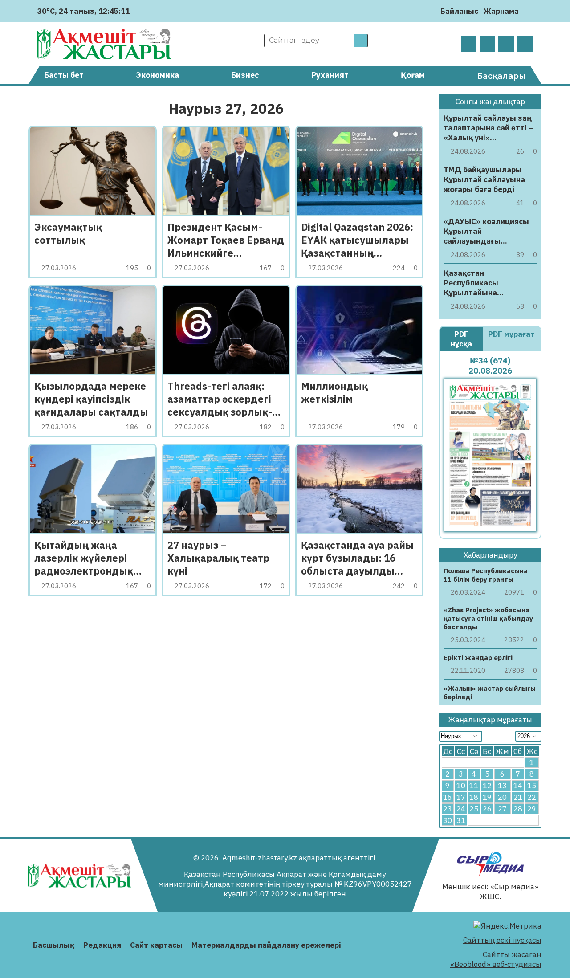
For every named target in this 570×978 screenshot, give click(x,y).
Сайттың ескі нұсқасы (502, 940)
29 (531, 809)
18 (473, 797)
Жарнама (501, 11)
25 (473, 809)
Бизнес (245, 75)
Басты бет (64, 75)
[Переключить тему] (528, 10)
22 (531, 797)
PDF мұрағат (511, 334)
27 (502, 809)
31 (460, 820)
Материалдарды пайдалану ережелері (266, 945)
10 (460, 786)
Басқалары (501, 76)
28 (517, 809)
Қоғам (413, 75)
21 (517, 797)
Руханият (330, 75)
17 (460, 797)
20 (502, 797)
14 (517, 786)
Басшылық (53, 945)
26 (487, 809)
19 (487, 797)
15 (531, 786)
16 (447, 797)
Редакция (102, 945)
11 (473, 786)
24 (460, 809)
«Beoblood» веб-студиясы (496, 964)
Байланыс (459, 11)
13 (502, 786)
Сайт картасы (156, 945)
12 (487, 786)
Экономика (157, 75)
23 (447, 809)
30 (447, 820)
